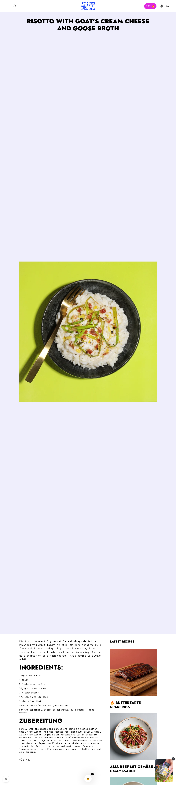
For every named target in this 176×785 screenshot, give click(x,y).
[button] (88, 778)
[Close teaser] (92, 774)
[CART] (167, 6)
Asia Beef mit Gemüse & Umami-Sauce (133, 769)
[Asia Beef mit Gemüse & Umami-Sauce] (133, 736)
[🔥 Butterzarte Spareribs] (133, 672)
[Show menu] (8, 6)
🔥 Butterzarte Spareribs (125, 705)
